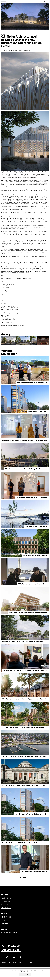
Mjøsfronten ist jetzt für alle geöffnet (36, 526)
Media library (5, 923)
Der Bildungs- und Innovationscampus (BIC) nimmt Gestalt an (28, 613)
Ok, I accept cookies (25, 974)
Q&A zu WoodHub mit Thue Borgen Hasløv (34, 871)
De (44, 1)
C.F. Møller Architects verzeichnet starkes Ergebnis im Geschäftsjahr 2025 (25, 699)
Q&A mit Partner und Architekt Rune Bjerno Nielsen (32, 498)
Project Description (5, 330)
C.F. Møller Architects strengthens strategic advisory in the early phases (25, 670)
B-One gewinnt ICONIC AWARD (38, 411)
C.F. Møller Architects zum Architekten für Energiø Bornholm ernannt (26, 469)
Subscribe (4, 937)
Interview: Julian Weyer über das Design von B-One (32, 814)
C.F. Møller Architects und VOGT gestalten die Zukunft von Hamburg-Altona (25, 728)
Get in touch (5, 907)
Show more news (23, 877)
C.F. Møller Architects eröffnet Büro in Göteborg (33, 584)
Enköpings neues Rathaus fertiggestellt (35, 555)
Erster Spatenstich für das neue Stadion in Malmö (32, 382)
